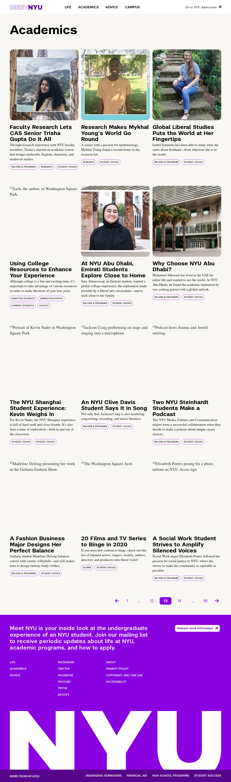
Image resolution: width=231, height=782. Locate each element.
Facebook (65, 675)
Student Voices (67, 167)
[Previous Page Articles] (117, 600)
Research (46, 167)
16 (205, 600)
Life (68, 7)
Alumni (87, 567)
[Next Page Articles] (217, 600)
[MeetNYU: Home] (26, 6)
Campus (132, 7)
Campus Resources (51, 298)
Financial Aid (137, 775)
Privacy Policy (117, 669)
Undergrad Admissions (104, 775)
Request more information (195, 628)
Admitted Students (23, 298)
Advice (112, 7)
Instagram (66, 662)
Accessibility (116, 682)
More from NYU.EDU (24, 776)
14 (179, 600)
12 (152, 600)
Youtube (64, 682)
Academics (88, 7)
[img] (44, 84)
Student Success (207, 775)
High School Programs (170, 775)
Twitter (64, 669)
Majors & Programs (24, 167)
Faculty (44, 305)
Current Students (23, 305)
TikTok (62, 688)
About (111, 662)
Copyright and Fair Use (124, 675)
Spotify (64, 695)
